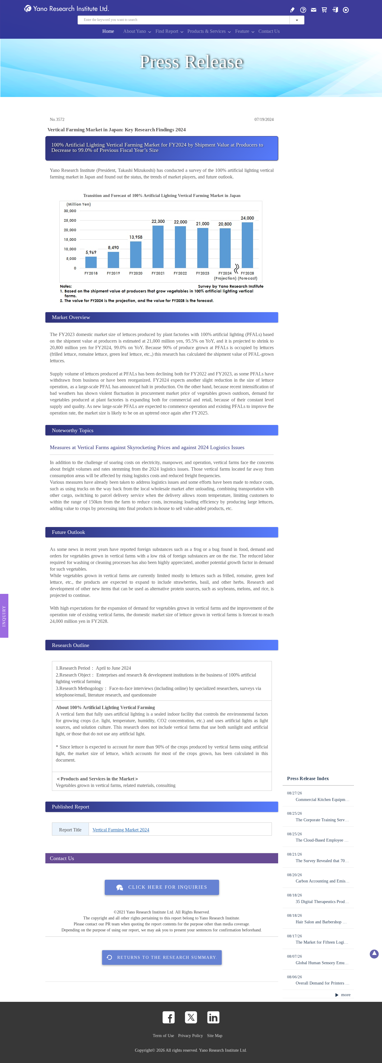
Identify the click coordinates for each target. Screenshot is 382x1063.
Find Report (166, 31)
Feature (242, 31)
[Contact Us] (314, 9)
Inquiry (4, 616)
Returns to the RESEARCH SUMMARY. (167, 957)
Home (108, 31)
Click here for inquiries (167, 887)
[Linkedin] (213, 1017)
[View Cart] (324, 9)
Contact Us (269, 31)
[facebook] (168, 1017)
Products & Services (206, 31)
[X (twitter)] (191, 1017)
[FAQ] (303, 9)
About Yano (134, 31)
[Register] (292, 9)
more (345, 994)
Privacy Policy (190, 1035)
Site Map (214, 1035)
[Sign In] (335, 9)
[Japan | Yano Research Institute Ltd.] (346, 9)
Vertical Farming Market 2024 (121, 829)
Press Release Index (308, 778)
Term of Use (163, 1035)
